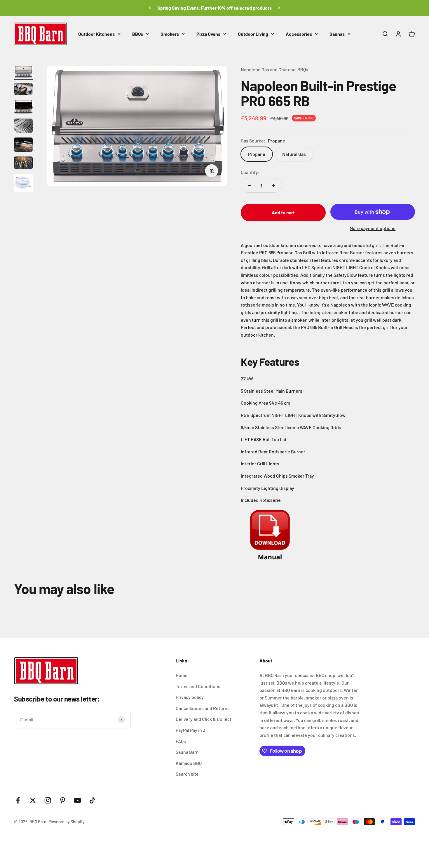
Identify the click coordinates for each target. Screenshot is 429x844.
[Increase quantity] (273, 185)
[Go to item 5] (23, 146)
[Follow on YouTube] (77, 800)
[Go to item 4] (23, 127)
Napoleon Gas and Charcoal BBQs (274, 69)
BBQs (137, 33)
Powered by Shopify (66, 821)
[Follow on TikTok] (92, 800)
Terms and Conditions (198, 686)
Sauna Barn (187, 752)
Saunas (337, 33)
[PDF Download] (328, 538)
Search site (187, 774)
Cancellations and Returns (203, 708)
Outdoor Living (253, 33)
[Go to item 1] (23, 73)
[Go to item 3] (23, 108)
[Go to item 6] (23, 163)
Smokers (170, 33)
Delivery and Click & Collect (203, 719)
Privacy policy (190, 697)
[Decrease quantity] (249, 185)
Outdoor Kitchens (96, 33)
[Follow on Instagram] (48, 800)
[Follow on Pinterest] (63, 800)
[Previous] (150, 8)
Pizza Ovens (208, 33)
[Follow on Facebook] (18, 800)
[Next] (279, 8)
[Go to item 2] (23, 90)
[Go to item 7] (23, 184)
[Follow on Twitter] (33, 800)
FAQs (181, 741)
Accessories (299, 33)
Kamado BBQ (189, 763)
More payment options (372, 228)
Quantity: (250, 172)
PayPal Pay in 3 (190, 730)
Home (182, 675)
